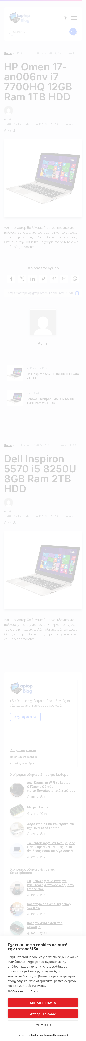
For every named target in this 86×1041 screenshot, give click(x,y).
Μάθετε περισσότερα (23, 991)
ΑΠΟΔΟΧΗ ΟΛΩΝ (43, 1003)
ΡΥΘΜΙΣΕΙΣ (43, 1025)
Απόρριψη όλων (43, 1014)
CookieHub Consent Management (49, 1034)
